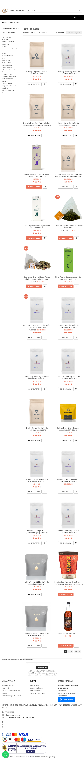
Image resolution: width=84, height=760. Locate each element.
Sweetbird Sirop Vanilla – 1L (68, 633)
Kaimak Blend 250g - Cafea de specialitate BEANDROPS (68, 429)
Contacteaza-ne (68, 699)
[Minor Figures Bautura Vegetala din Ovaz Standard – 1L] (36, 209)
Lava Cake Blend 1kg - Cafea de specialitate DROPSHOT (68, 378)
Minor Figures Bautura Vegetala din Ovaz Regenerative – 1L (68, 278)
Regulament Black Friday (38, 693)
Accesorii (4, 46)
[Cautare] (80, 11)
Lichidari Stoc (6, 60)
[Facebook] (2, 722)
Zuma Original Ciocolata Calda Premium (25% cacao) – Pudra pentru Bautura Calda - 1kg (68, 583)
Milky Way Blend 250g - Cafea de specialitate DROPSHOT (37, 583)
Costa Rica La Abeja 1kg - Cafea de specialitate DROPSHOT (68, 480)
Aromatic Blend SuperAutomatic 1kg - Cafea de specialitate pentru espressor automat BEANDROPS (68, 175)
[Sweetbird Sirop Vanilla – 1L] (68, 616)
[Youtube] (2, 724)
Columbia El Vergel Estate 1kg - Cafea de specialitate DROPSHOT (36, 326)
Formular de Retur (36, 691)
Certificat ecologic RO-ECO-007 (11, 696)
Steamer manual (7, 93)
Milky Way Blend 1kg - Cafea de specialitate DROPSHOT (68, 73)
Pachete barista (7, 65)
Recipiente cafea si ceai (9, 86)
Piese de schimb (7, 74)
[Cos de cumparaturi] (80, 17)
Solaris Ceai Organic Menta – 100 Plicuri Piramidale (68, 227)
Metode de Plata (35, 685)
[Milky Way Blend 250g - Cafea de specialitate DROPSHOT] (36, 565)
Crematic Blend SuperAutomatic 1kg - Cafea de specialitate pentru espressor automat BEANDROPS (37, 124)
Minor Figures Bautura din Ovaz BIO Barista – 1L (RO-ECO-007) (37, 175)
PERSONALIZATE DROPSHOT (7, 38)
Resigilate (5, 88)
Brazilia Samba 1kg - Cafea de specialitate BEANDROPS (37, 429)
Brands (4, 53)
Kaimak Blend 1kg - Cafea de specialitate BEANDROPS (68, 124)
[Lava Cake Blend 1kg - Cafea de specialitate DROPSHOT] (68, 359)
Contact (4, 693)
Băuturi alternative (8, 42)
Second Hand (6, 44)
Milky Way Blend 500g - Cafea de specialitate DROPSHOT (37, 634)
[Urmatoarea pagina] (79, 651)
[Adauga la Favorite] (44, 84)
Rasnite (4, 81)
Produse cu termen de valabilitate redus (9, 78)
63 (76, 652)
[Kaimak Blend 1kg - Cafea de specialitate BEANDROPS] (68, 106)
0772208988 (9, 712)
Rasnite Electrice (7, 83)
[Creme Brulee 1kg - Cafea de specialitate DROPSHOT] (68, 308)
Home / (4, 22)
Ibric (3, 58)
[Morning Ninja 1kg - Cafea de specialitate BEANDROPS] (36, 54)
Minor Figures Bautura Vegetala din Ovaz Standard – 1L (37, 227)
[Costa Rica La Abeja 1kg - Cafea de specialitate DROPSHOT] (68, 462)
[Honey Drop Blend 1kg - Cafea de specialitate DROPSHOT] (36, 359)
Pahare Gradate (7, 67)
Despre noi (5, 688)
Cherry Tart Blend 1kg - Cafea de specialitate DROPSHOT (37, 480)
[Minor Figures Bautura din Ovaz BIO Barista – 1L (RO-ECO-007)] (36, 157)
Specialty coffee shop (8, 90)
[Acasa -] (13, 10)
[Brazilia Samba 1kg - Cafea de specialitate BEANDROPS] (36, 411)
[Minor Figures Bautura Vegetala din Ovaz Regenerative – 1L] (68, 260)
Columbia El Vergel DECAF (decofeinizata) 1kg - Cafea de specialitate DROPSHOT (37, 532)
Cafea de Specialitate (8, 33)
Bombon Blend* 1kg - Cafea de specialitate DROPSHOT (68, 532)
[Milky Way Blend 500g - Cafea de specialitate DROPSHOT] (36, 616)
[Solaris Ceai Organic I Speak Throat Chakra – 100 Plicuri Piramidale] (36, 260)
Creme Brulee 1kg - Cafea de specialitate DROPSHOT (68, 326)
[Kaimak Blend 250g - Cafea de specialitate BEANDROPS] (68, 411)
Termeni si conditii (7, 685)
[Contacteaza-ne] (74, 17)
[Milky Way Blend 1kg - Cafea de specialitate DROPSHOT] (68, 54)
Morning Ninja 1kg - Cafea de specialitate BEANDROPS (36, 73)
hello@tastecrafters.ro (12, 715)
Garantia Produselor (36, 688)
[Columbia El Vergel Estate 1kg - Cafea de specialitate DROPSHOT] (36, 308)
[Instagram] (2, 727)
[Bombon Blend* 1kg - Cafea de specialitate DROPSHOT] (68, 513)
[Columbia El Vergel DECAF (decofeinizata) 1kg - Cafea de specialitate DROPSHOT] (36, 513)
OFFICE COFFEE (7, 63)
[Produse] (3, 17)
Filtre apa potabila (7, 56)
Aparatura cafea (7, 35)
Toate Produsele (13, 22)
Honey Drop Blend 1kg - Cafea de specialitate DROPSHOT (37, 378)
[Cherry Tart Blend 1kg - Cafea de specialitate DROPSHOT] (36, 462)
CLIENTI (33, 681)
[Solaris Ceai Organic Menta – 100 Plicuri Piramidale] (68, 209)
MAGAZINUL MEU (9, 681)
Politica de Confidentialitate (11, 691)
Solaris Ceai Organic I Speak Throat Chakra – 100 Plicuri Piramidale (37, 278)
